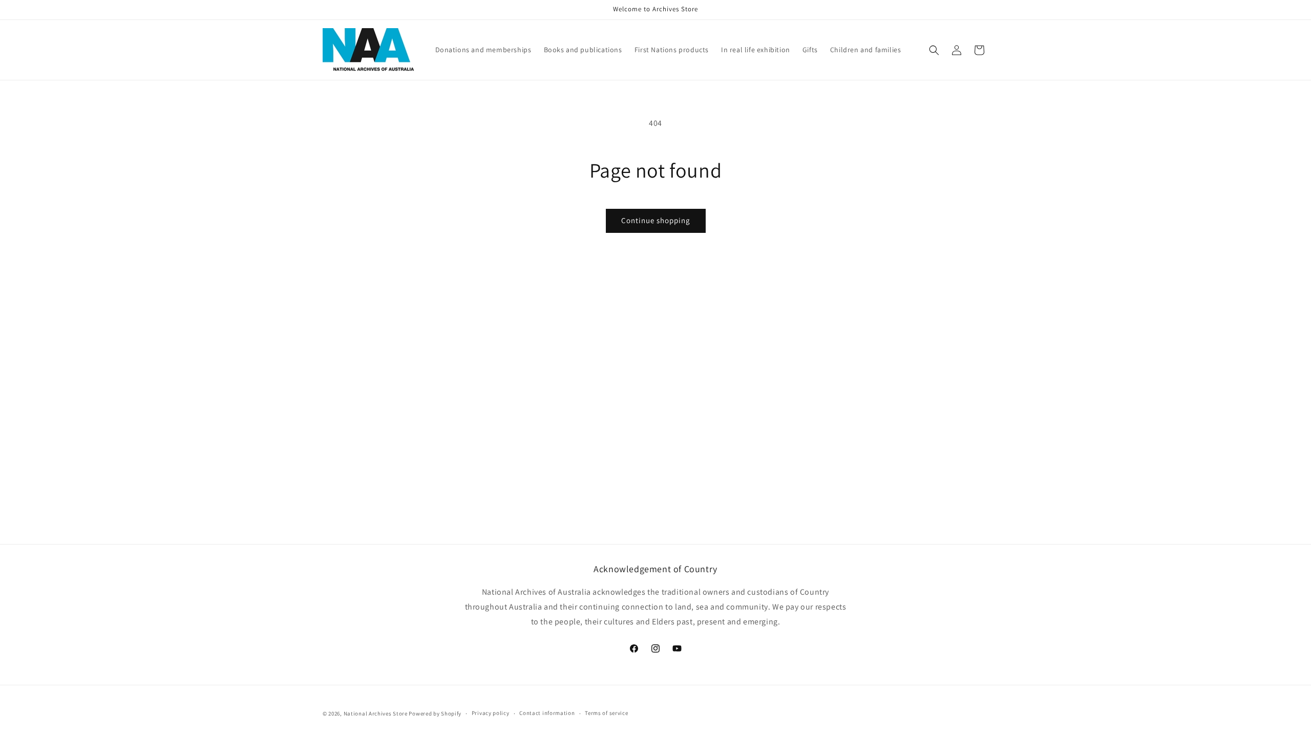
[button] (934, 50)
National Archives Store (376, 713)
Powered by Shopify (435, 713)
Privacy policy (491, 713)
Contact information (547, 713)
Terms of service (606, 713)
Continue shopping (655, 220)
